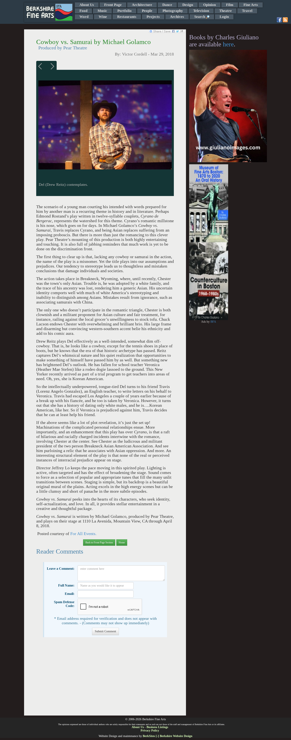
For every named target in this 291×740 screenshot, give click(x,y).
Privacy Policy (150, 730)
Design (187, 5)
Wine (103, 17)
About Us (86, 5)
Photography (173, 11)
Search (200, 17)
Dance (167, 5)
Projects (153, 17)
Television (201, 11)
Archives (177, 17)
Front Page (113, 5)
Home (122, 542)
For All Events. (83, 533)
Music (102, 11)
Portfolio (124, 11)
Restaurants (126, 17)
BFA (213, 321)
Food (83, 11)
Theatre (225, 11)
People (147, 11)
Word (83, 17)
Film (229, 5)
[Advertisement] (105, 678)
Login (224, 17)
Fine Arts (250, 5)
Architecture (142, 5)
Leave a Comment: (60, 568)
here (228, 44)
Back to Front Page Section (99, 542)
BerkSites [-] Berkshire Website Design (167, 736)
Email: (69, 593)
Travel (247, 11)
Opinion (209, 5)
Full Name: (66, 585)
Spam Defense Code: (64, 604)
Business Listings (157, 727)
